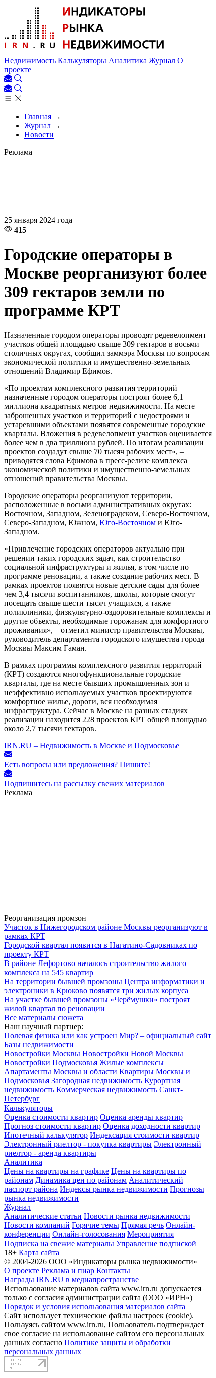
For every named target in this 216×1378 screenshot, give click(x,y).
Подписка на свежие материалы (59, 1243)
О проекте (21, 1270)
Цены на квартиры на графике (56, 1171)
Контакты (113, 1270)
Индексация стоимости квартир (144, 1135)
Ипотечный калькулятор (46, 1135)
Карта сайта (39, 1252)
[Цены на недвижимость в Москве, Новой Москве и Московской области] (84, 51)
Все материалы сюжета (43, 1017)
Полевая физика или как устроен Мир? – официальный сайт (107, 1035)
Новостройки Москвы (42, 1053)
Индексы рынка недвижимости (114, 1189)
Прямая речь (142, 1225)
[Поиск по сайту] (18, 79)
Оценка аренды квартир (141, 1117)
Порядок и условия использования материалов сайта (94, 1306)
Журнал (163, 60)
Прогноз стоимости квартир (52, 1126)
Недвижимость (31, 60)
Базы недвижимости (39, 1044)
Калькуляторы (83, 60)
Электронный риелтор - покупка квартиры (78, 1144)
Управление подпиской (156, 1243)
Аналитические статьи (43, 1216)
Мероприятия (150, 1234)
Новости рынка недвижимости (137, 1216)
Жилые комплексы (131, 1062)
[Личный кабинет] (9, 79)
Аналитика (129, 60)
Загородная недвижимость (96, 1080)
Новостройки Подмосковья (50, 1062)
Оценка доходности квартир (151, 1126)
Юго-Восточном (127, 522)
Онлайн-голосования (88, 1234)
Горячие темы (95, 1225)
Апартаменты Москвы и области (60, 1071)
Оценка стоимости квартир (51, 1117)
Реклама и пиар (67, 1270)
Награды (19, 1279)
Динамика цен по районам (81, 1180)
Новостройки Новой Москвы (132, 1053)
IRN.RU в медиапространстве (87, 1279)
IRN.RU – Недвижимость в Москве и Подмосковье (91, 745)
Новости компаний (37, 1225)
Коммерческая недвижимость (106, 1089)
